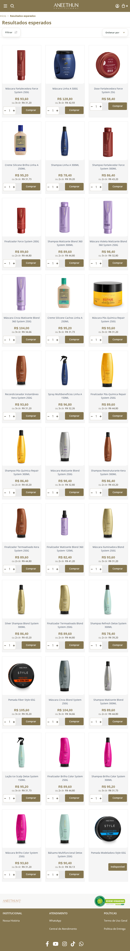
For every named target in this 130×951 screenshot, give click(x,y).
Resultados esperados (23, 16)
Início (3, 16)
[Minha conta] (117, 6)
